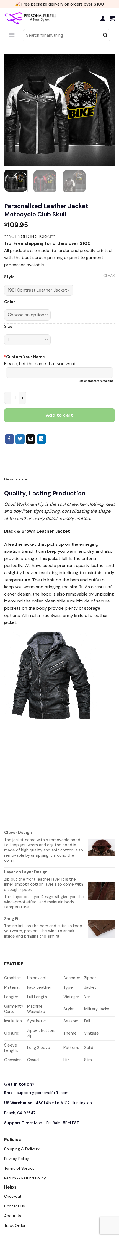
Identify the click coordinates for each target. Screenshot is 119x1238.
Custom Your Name (24, 356)
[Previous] (13, 110)
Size (8, 327)
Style (9, 277)
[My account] (102, 18)
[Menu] (11, 35)
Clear (109, 275)
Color (9, 302)
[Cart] (112, 18)
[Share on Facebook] (9, 439)
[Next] (106, 110)
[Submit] (105, 35)
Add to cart (59, 415)
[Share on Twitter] (20, 439)
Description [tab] (16, 479)
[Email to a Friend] (30, 439)
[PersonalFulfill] (32, 18)
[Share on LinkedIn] (41, 439)
